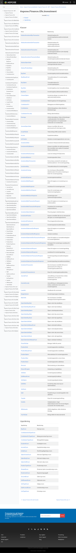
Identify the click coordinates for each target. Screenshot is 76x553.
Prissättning (61, 535)
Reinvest (9, 246)
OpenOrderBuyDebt (11, 198)
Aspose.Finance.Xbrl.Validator (11, 331)
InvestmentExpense (11, 125)
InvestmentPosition (11, 149)
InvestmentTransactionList (11, 185)
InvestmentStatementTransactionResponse (15, 179)
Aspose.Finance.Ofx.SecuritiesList (12, 292)
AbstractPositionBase (11, 57)
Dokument (3, 537)
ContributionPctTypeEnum (11, 82)
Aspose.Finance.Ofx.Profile (11, 289)
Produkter (22, 535)
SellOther (9, 263)
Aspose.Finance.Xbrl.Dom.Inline (11, 319)
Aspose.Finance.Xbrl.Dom (11, 312)
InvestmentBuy (10, 121)
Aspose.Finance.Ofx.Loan (11, 286)
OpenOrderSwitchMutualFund (12, 222)
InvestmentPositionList (12, 151)
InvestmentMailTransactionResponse (14, 144)
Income (8, 104)
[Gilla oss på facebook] (29, 529)
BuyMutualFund (10, 63)
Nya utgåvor (42, 535)
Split (8, 271)
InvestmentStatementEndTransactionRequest (16, 163)
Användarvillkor (39, 550)
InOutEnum (9, 97)
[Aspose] (10, 2)
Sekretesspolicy (33, 550)
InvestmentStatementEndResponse (13, 160)
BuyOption (9, 65)
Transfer (8, 276)
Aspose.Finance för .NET (10, 10)
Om (2, 541)
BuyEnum (8, 61)
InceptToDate (10, 102)
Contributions (10, 89)
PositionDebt (9, 233)
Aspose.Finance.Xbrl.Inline (11, 327)
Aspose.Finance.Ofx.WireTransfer (12, 308)
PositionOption (10, 237)
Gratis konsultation (62, 537)
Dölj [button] (48, 15)
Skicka (62, 515)
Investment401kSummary (11, 113)
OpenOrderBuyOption (12, 203)
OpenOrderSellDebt (11, 209)
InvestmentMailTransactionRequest (13, 140)
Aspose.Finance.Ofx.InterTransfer (12, 36)
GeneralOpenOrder (11, 95)
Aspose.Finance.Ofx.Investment (11, 39)
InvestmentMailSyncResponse (12, 137)
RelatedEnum (9, 248)
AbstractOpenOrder (11, 55)
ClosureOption (10, 72)
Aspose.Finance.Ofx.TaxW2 (11, 305)
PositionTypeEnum (10, 244)
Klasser (26, 17)
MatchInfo (9, 195)
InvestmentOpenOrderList (11, 147)
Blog (40, 539)
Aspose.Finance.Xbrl (10, 310)
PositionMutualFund (11, 235)
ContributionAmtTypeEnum (11, 77)
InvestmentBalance (11, 116)
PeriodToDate (10, 231)
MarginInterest (10, 193)
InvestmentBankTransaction (11, 119)
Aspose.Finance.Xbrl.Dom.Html (11, 315)
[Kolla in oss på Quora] (41, 529)
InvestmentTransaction (12, 181)
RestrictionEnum (10, 250)
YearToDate (9, 284)
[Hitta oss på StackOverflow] (38, 529)
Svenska (66, 2)
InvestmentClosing (11, 123)
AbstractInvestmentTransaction (12, 49)
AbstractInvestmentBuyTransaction (13, 43)
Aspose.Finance (9, 12)
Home (21, 7)
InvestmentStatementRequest (12, 170)
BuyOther (9, 67)
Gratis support (42, 537)
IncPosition (9, 100)
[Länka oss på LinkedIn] (35, 529)
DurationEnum (9, 91)
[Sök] (74, 2)
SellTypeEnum (9, 269)
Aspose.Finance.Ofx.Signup (11, 296)
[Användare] (70, 2)
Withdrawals (9, 282)
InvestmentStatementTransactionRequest (15, 176)
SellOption (9, 261)
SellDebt (8, 256)
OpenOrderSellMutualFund (11, 213)
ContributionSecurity (11, 85)
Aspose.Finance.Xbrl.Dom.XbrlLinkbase (13, 325)
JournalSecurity (10, 189)
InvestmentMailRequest (12, 127)
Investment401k (10, 108)
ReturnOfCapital (10, 252)
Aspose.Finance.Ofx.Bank (11, 17)
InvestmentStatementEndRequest (13, 157)
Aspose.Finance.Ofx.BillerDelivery (12, 20)
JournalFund (9, 187)
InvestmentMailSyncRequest (12, 134)
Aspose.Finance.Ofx (10, 15)
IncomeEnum (9, 106)
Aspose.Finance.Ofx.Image (11, 33)
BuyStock (9, 70)
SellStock (9, 267)
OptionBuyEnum (10, 226)
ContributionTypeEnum (11, 87)
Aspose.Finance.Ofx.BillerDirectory (12, 23)
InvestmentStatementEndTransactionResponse (16, 166)
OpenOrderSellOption (12, 215)
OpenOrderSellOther (11, 217)
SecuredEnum (9, 254)
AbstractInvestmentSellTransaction (13, 46)
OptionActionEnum (10, 224)
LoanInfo (9, 191)
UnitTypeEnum (9, 278)
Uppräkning (27, 20)
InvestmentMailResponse (11, 131)
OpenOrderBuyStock (11, 207)
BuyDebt (9, 59)
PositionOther (10, 239)
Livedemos (22, 537)
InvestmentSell (10, 153)
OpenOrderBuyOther (11, 205)
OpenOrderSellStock (11, 219)
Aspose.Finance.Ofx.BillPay (11, 25)
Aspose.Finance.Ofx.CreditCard (11, 29)
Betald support (4, 539)
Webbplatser (61, 539)
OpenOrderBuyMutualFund (11, 201)
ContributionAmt (10, 74)
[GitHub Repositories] (44, 529)
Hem (2, 535)
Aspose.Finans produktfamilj (30, 7)
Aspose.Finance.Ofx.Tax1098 (11, 299)
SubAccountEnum (10, 274)
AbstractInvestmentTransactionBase (13, 52)
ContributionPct (10, 79)
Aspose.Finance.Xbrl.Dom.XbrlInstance (13, 322)
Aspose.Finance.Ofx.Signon (11, 294)
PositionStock (10, 241)
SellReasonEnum (10, 265)
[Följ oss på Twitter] (32, 529)
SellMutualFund (10, 259)
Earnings (9, 93)
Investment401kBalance (12, 110)
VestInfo (8, 280)
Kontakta (44, 550)
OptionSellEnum (10, 229)
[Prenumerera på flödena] (47, 529)
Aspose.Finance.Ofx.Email (11, 31)
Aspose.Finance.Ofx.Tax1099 (11, 302)
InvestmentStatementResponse (12, 173)
